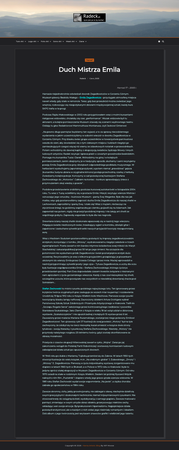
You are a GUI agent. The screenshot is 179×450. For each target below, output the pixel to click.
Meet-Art (70, 41)
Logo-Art (32, 41)
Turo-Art (20, 41)
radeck (83, 78)
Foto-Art (45, 41)
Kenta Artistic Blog (91, 446)
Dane (81, 41)
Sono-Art (57, 41)
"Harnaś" (89, 60)
